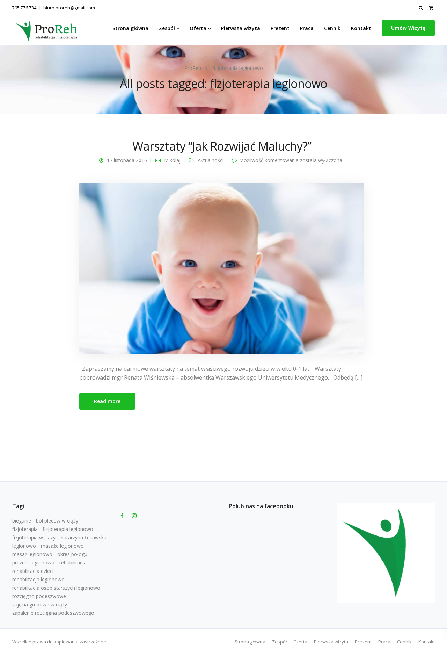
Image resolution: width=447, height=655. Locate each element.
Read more (107, 401)
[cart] (431, 8)
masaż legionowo (32, 554)
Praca (307, 28)
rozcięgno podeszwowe (39, 596)
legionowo (24, 545)
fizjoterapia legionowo (68, 529)
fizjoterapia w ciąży (34, 537)
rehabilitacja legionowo (38, 579)
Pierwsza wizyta (240, 28)
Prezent (280, 28)
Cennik (332, 28)
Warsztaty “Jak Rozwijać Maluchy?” (221, 146)
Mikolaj (172, 160)
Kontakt (361, 28)
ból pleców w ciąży (57, 520)
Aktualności (211, 160)
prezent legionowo (33, 562)
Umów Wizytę (408, 27)
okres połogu (72, 554)
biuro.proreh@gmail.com (69, 8)
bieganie (21, 520)
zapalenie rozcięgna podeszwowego (53, 613)
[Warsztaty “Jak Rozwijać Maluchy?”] (221, 268)
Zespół (167, 28)
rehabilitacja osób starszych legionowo (56, 587)
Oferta (198, 28)
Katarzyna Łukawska (83, 537)
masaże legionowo (62, 545)
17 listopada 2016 (127, 160)
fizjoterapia (25, 529)
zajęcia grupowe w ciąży (39, 604)
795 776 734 (24, 8)
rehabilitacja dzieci (32, 571)
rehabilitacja (73, 562)
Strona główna (130, 28)
